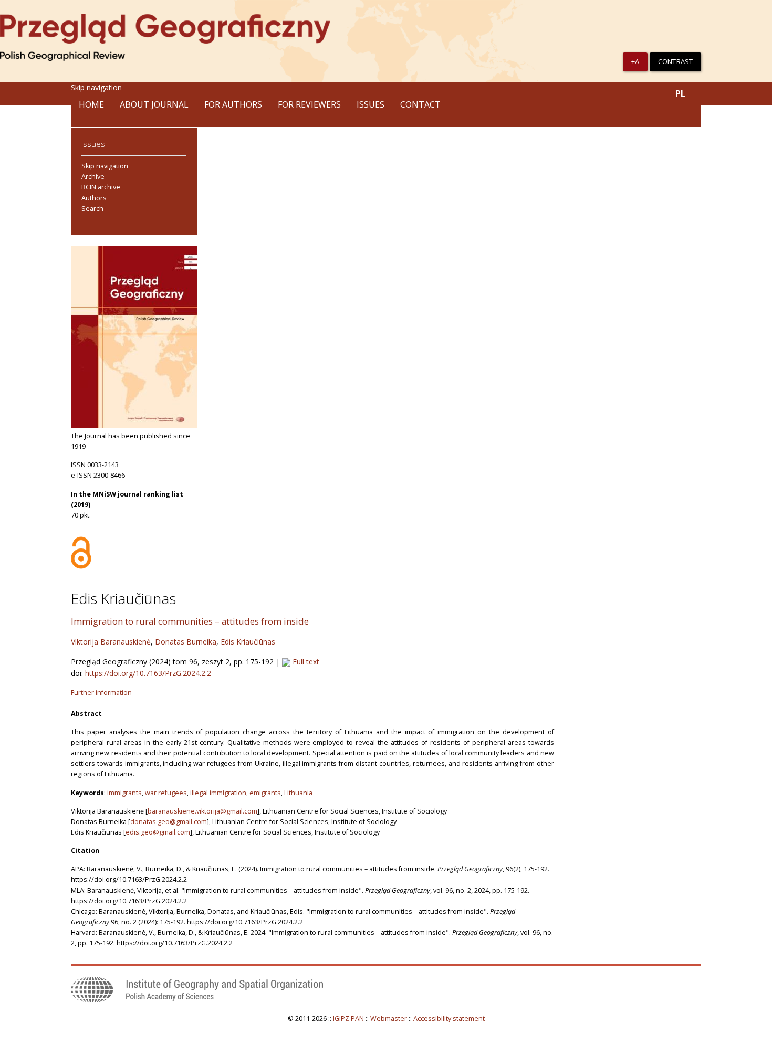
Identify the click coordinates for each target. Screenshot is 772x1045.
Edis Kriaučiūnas (248, 642)
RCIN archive (100, 187)
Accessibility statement (449, 1018)
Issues (370, 104)
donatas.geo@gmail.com (168, 821)
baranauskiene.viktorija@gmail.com (202, 811)
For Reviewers (309, 104)
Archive (93, 176)
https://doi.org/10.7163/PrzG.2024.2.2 (148, 673)
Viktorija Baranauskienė (111, 642)
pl (680, 93)
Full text (304, 662)
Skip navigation (96, 87)
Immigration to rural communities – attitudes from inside (190, 621)
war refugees (166, 792)
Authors (94, 198)
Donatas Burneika (185, 642)
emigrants (265, 792)
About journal (154, 104)
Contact (420, 104)
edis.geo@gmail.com (158, 832)
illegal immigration (218, 792)
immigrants (124, 792)
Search (92, 208)
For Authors (233, 104)
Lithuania (298, 792)
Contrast (675, 61)
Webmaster (388, 1018)
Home (91, 104)
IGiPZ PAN (348, 1018)
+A (635, 61)
